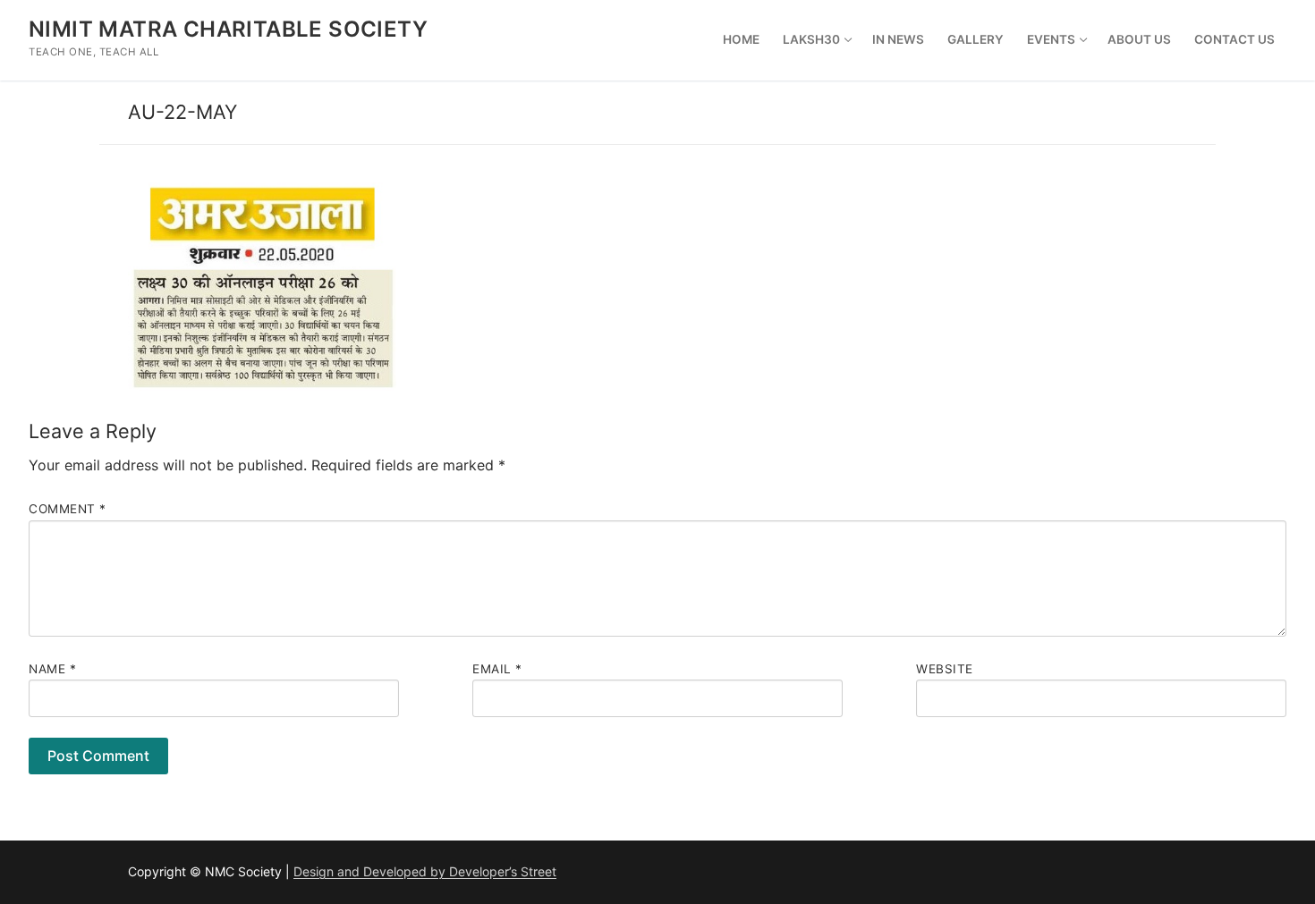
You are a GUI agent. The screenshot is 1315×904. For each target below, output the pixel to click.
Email (497, 669)
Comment (67, 509)
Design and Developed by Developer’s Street (424, 871)
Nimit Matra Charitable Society (228, 29)
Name (52, 669)
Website (944, 669)
